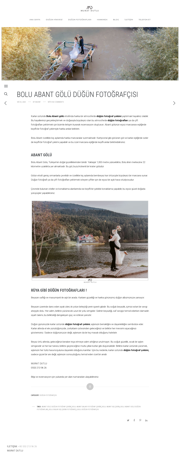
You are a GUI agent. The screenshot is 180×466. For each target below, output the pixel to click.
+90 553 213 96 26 (27, 446)
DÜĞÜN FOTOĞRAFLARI (79, 20)
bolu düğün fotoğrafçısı (88, 409)
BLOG (116, 20)
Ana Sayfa (35, 20)
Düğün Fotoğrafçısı (48, 395)
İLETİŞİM (129, 20)
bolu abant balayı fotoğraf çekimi (86, 407)
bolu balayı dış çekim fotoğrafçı (62, 409)
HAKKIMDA (102, 20)
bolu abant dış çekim (111, 407)
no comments (58, 102)
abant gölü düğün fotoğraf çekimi (56, 407)
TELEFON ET (145, 20)
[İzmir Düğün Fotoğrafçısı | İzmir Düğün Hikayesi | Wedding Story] (90, 9)
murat (38, 102)
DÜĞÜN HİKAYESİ (54, 20)
